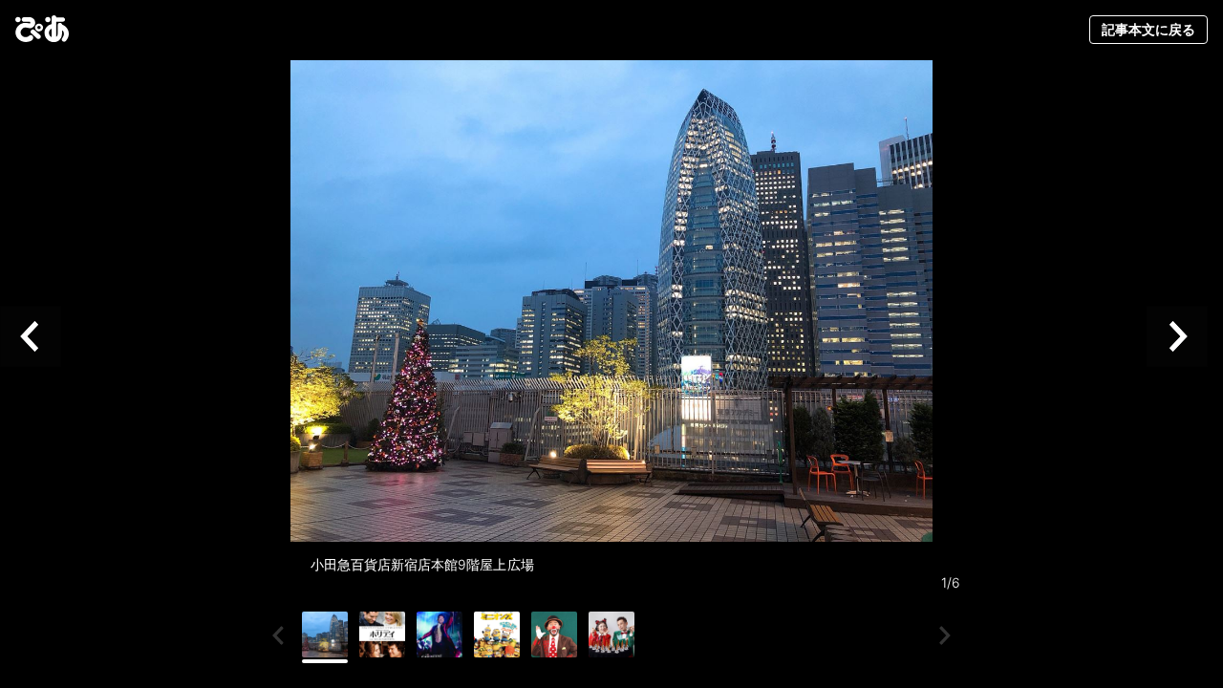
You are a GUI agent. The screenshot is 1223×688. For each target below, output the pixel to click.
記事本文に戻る (1148, 29)
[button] (38, 336)
